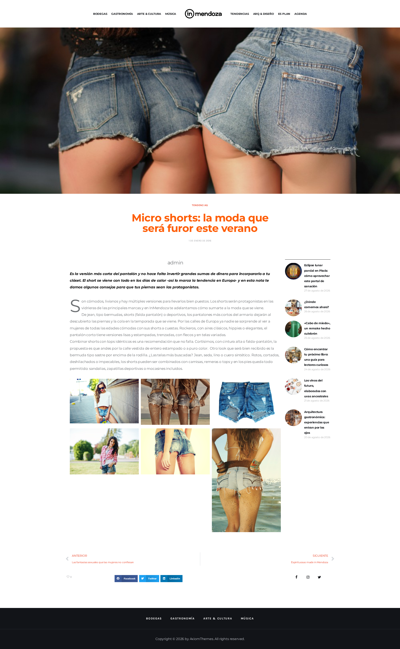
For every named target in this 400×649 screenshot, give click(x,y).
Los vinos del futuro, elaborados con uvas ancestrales (316, 388)
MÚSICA (170, 13)
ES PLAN (284, 13)
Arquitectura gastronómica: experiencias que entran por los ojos (316, 422)
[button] (126, 578)
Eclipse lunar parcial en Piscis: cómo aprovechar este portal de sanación (317, 275)
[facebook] (296, 577)
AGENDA (300, 13)
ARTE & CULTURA (149, 13)
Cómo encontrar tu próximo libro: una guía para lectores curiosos (316, 357)
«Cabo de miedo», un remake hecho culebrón (317, 328)
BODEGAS (100, 13)
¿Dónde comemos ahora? (316, 304)
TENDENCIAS (239, 13)
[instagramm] (308, 577)
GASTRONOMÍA (122, 13)
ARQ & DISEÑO (263, 13)
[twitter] (319, 577)
